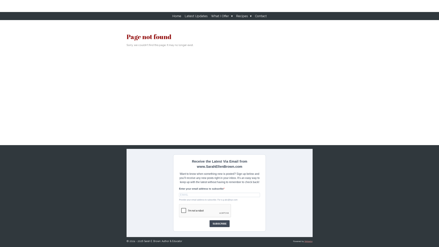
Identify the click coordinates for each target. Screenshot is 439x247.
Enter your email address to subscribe (201, 188)
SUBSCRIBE (220, 223)
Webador (308, 241)
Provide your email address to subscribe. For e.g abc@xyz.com (208, 200)
